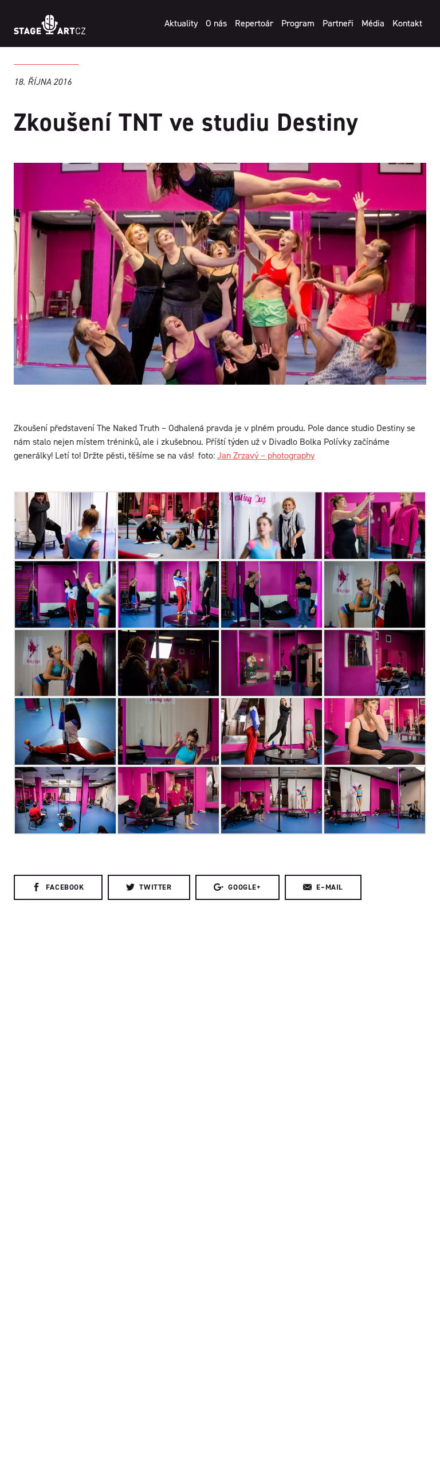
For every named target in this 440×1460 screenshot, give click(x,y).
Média (373, 23)
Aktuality (181, 23)
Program (298, 23)
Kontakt (407, 23)
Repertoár (254, 23)
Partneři (338, 23)
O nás (216, 23)
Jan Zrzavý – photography (266, 455)
